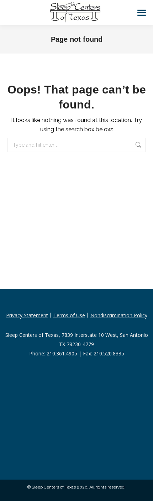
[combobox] (76, 145)
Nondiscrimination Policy (118, 315)
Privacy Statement (27, 315)
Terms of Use (69, 315)
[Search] (139, 145)
